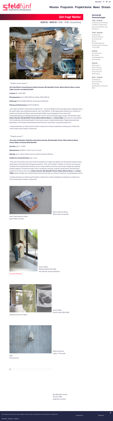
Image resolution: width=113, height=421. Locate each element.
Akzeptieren (79, 415)
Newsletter (98, 1)
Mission (54, 7)
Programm (66, 7)
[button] (110, 413)
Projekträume (83, 7)
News (96, 7)
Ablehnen (101, 415)
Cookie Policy (4, 418)
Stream (106, 7)
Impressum (16, 418)
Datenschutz (10, 418)
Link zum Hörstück (15, 273)
